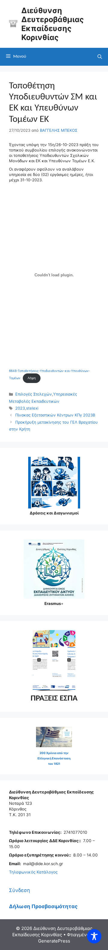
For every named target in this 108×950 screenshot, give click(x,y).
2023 (20, 408)
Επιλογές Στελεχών (33, 394)
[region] (54, 661)
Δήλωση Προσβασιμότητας (43, 906)
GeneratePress (54, 941)
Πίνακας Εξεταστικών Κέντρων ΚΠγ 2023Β (55, 415)
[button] (63, 660)
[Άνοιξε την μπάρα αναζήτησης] (100, 57)
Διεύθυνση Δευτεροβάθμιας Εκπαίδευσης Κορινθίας (52, 24)
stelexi (32, 408)
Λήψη (32, 378)
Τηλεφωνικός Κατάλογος (33, 872)
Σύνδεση (19, 890)
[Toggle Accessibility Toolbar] (94, 936)
